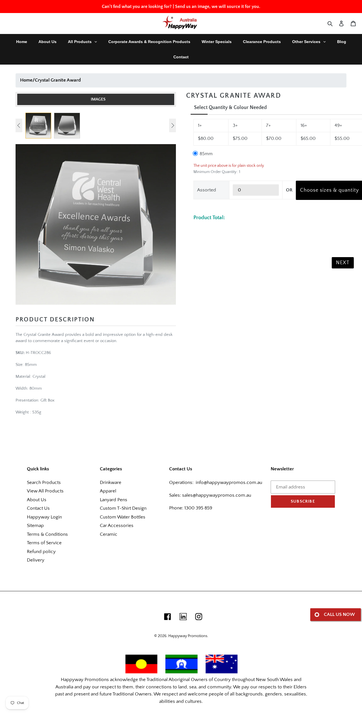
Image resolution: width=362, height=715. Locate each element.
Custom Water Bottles (122, 517)
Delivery (35, 560)
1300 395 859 (197, 508)
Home (26, 80)
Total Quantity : (206, 206)
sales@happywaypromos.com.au (216, 495)
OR (289, 190)
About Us (36, 499)
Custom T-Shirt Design (123, 508)
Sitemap (35, 525)
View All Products (45, 491)
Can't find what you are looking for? (137, 6)
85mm (206, 153)
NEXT (343, 263)
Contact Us (38, 508)
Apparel (108, 491)
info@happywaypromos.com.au (229, 482)
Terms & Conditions (47, 534)
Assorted (206, 190)
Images (98, 99)
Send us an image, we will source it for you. (217, 6)
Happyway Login (44, 517)
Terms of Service (44, 542)
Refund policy (41, 551)
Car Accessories (116, 525)
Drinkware (110, 482)
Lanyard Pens (113, 499)
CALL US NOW (339, 614)
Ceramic (108, 534)
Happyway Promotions (187, 636)
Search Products (44, 482)
